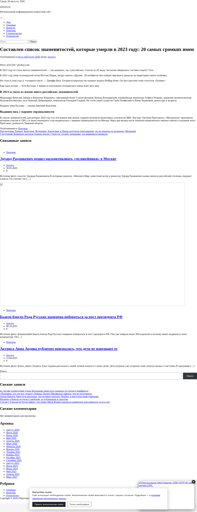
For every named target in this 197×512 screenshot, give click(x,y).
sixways (52, 57)
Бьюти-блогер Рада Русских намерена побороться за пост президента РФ (61, 317)
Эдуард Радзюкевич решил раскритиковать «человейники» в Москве (58, 159)
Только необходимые (79, 504)
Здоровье (11, 25)
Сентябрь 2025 (14, 460)
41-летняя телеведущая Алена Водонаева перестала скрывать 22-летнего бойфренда (44, 391)
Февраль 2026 (13, 446)
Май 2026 (11, 438)
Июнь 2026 (12, 435)
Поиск (3, 371)
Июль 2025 (12, 466)
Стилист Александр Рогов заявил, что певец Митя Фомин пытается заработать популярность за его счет (55, 402)
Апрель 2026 (13, 441)
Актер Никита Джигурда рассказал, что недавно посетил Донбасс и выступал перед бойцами (49, 396)
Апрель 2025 (13, 474)
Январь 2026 (12, 449)
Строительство (14, 33)
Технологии (12, 36)
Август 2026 (12, 430)
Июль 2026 (12, 432)
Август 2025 (12, 463)
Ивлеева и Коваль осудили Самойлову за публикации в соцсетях (34, 399)
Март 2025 (11, 477)
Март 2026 (11, 443)
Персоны (11, 30)
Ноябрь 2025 (12, 455)
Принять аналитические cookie (49, 504)
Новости (10, 27)
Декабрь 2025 (13, 452)
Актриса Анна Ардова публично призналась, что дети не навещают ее (59, 349)
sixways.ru (5, 6)
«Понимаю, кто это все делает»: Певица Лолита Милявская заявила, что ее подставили (46, 393)
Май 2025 (11, 471)
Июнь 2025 (12, 468)
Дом (8, 22)
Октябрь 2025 (13, 457)
